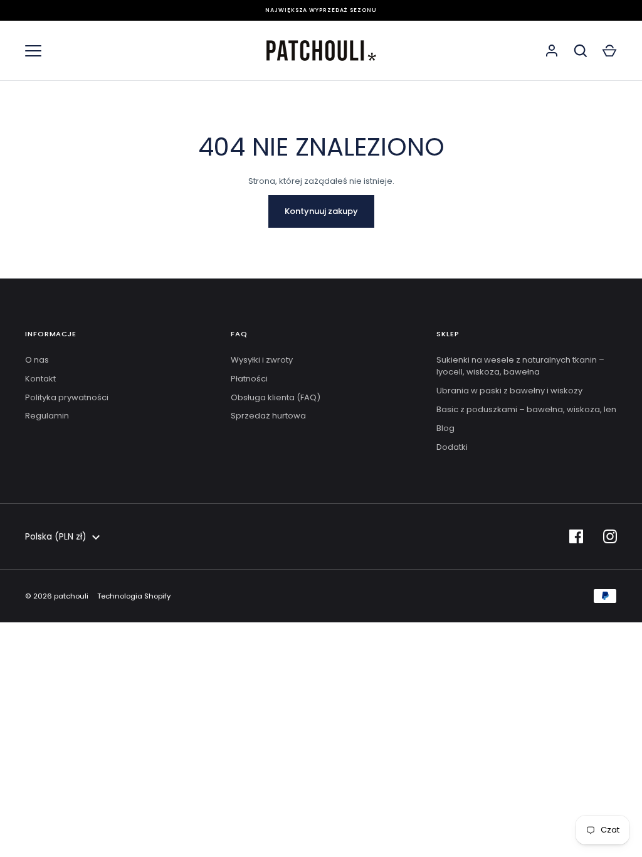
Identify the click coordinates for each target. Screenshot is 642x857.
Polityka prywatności (66, 397)
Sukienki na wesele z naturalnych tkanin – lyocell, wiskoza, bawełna (520, 366)
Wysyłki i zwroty (262, 360)
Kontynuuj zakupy (321, 211)
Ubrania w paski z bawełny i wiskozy (509, 391)
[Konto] (552, 51)
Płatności (249, 379)
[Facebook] (576, 536)
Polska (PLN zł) (56, 536)
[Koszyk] (609, 51)
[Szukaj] (580, 51)
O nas (37, 360)
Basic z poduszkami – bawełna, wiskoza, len (526, 409)
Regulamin (47, 416)
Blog (445, 428)
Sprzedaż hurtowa (268, 416)
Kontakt (40, 379)
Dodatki (452, 447)
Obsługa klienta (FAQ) (275, 397)
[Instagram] (610, 536)
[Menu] (33, 51)
